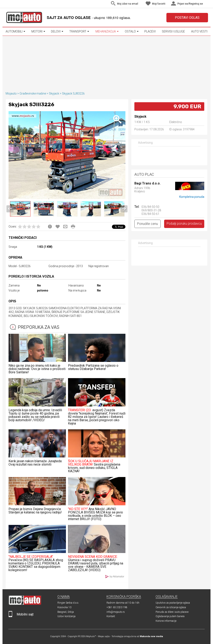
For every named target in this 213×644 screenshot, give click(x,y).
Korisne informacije (166, 620)
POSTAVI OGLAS (187, 18)
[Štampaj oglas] (73, 226)
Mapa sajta (104, 636)
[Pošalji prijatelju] (65, 226)
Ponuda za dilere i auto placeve (172, 611)
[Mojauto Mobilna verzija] (10, 616)
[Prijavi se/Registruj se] (207, 4)
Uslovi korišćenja (66, 616)
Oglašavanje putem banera (170, 616)
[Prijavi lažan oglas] (50, 226)
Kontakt (110, 616)
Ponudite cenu (147, 224)
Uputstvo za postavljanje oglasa (173, 602)
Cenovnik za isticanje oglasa (171, 607)
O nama (63, 597)
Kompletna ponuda (191, 196)
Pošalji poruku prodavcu (184, 223)
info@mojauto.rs (115, 611)
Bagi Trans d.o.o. (147, 183)
